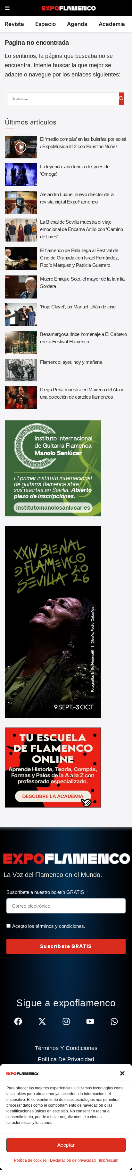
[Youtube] (90, 1021)
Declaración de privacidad (73, 1160)
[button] (122, 1073)
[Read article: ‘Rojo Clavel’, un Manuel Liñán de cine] (21, 314)
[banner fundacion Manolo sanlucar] (53, 468)
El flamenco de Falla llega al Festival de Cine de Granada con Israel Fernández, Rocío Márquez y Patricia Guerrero (79, 258)
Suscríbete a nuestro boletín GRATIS (45, 892)
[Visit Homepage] (68, 8)
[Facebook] (18, 1021)
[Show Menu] (7, 8)
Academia (112, 24)
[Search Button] (121, 98)
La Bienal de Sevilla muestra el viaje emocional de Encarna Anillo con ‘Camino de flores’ (81, 229)
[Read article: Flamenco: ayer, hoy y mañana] (21, 370)
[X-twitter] (42, 1021)
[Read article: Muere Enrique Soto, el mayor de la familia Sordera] (21, 286)
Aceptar (66, 1145)
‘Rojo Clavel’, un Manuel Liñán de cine (78, 306)
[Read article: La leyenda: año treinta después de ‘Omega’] (21, 174)
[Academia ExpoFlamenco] (53, 767)
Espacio (45, 24)
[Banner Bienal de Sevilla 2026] (53, 621)
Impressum (108, 1160)
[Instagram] (66, 1021)
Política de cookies (30, 1160)
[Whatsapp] (114, 1021)
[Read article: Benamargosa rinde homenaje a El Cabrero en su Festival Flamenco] (21, 342)
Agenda (77, 24)
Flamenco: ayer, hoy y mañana (71, 362)
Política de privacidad (66, 1059)
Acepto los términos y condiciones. (48, 926)
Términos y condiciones (66, 1048)
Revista (14, 24)
